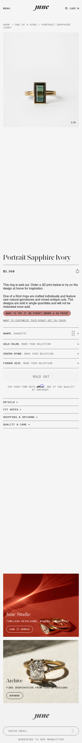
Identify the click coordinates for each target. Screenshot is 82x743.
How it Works (20, 629)
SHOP (6, 24)
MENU (6, 8)
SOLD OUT (41, 376)
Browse (15, 695)
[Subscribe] (73, 731)
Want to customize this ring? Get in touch (34, 320)
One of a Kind (26, 24)
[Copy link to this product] (77, 271)
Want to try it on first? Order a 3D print (37, 313)
